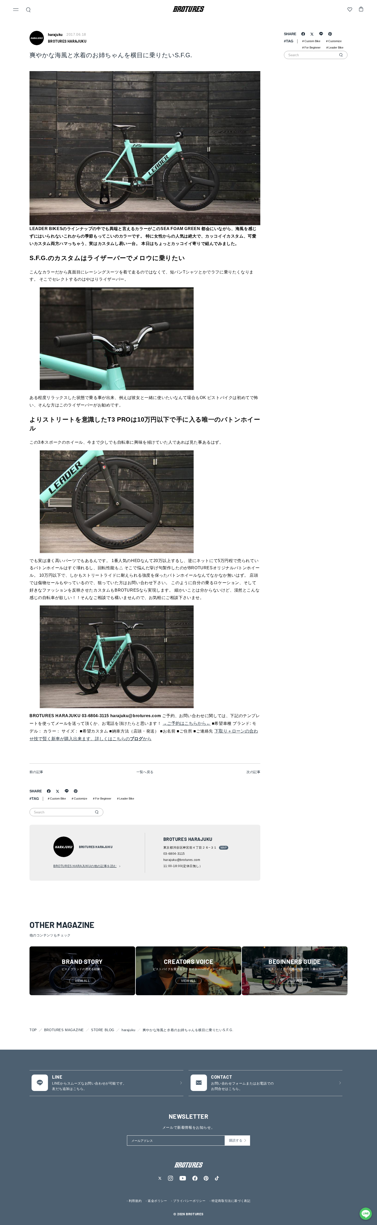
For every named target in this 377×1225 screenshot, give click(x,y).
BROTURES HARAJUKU (67, 41)
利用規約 (135, 1201)
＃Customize (79, 798)
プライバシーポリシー (189, 1201)
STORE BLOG (102, 1030)
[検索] (96, 812)
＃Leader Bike (125, 798)
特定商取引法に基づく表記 (231, 1201)
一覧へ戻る (145, 772)
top (33, 1030)
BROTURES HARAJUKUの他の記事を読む (85, 866)
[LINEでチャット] (366, 1214)
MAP (224, 847)
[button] (16, 10)
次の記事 (253, 772)
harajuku (128, 1030)
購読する (235, 1140)
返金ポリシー (157, 1201)
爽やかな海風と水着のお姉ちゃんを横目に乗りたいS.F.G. (188, 1030)
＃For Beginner (101, 798)
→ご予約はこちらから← (187, 723)
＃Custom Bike (56, 798)
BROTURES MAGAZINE (64, 1030)
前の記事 (36, 772)
